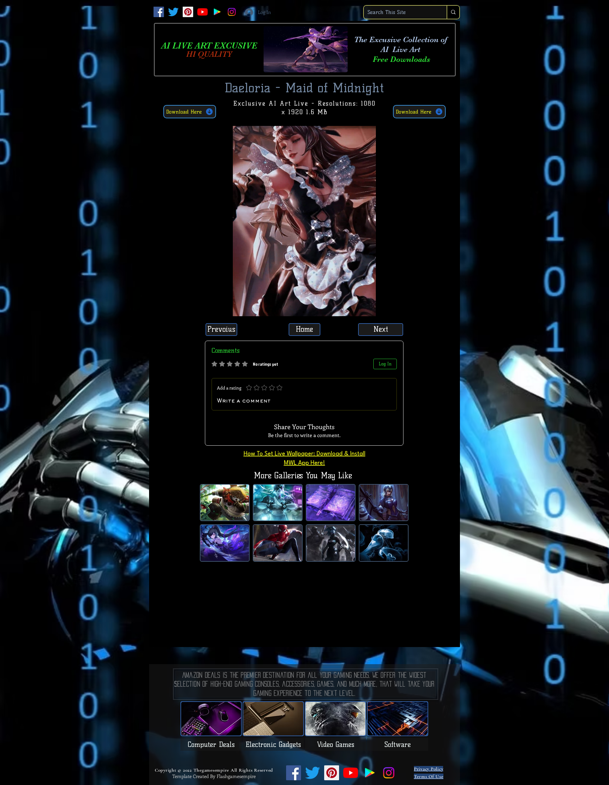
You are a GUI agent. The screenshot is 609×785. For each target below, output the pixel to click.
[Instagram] (231, 12)
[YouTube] (202, 12)
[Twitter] (173, 12)
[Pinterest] (188, 12)
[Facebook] (159, 12)
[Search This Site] (453, 12)
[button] (368, 309)
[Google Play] (217, 12)
